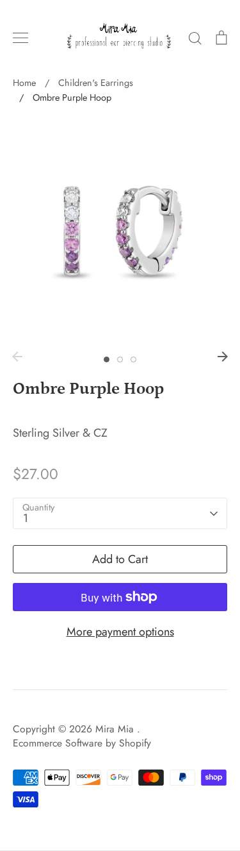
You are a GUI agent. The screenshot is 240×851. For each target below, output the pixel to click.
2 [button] (120, 359)
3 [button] (133, 359)
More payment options (120, 631)
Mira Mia (116, 728)
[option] (120, 231)
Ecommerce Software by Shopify (82, 743)
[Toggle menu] (20, 37)
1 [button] (106, 359)
